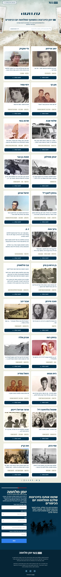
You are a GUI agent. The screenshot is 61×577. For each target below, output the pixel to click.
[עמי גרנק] (44, 463)
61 (37, 480)
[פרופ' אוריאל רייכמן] (16, 427)
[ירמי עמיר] (16, 102)
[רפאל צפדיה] (16, 391)
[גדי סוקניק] (16, 66)
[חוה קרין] (16, 463)
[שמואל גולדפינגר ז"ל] (44, 427)
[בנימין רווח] (44, 355)
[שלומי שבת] (44, 138)
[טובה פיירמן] (44, 319)
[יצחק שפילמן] (44, 174)
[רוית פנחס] (44, 391)
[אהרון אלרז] (16, 355)
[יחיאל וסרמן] (16, 210)
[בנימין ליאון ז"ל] (44, 210)
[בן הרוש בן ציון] (44, 282)
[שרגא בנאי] (16, 138)
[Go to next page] (39, 480)
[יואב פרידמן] (44, 66)
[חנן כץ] (44, 102)
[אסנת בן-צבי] (16, 174)
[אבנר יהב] (16, 319)
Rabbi (33, 574)
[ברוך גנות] (44, 246)
